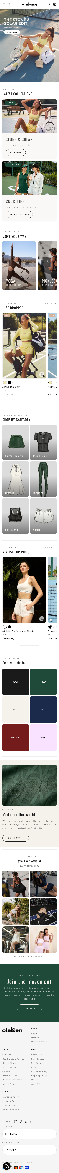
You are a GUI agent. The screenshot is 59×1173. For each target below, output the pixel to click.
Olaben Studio (9, 1063)
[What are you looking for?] (9, 4)
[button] (54, 4)
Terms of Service (10, 1109)
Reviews (35, 1080)
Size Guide (36, 1063)
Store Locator (38, 1059)
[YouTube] (25, 1121)
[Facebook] (20, 1121)
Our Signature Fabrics (13, 1059)
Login (34, 1033)
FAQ (33, 1067)
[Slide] (29, 45)
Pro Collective (9, 1067)
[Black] (9, 382)
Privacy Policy (9, 1105)
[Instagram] (15, 1121)
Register (35, 1038)
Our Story (7, 1054)
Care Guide (36, 1084)
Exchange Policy (39, 1071)
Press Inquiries (9, 1076)
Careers (6, 1071)
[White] (14, 382)
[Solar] (5, 382)
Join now (29, 1008)
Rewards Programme (42, 1042)
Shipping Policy (39, 1076)
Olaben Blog (8, 1084)
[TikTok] (31, 1121)
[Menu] (4, 4)
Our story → (15, 838)
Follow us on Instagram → (29, 957)
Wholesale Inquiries (12, 1080)
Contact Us (37, 1054)
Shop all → (51, 303)
